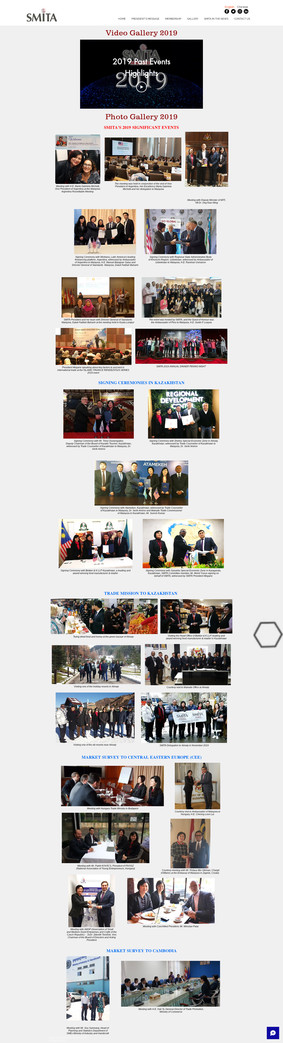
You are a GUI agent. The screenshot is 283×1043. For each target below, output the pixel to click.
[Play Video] (141, 87)
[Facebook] (226, 11)
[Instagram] (240, 11)
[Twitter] (233, 11)
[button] (173, 19)
